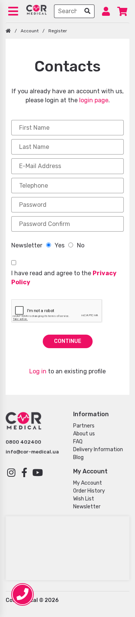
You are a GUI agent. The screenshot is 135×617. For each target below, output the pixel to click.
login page (93, 100)
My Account (87, 483)
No (80, 245)
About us (84, 434)
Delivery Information (98, 449)
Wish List (83, 499)
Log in (37, 371)
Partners (83, 426)
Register (57, 30)
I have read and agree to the (64, 278)
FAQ (77, 441)
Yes (59, 245)
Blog (78, 457)
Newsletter (86, 506)
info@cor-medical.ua (32, 452)
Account (30, 30)
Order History (89, 491)
